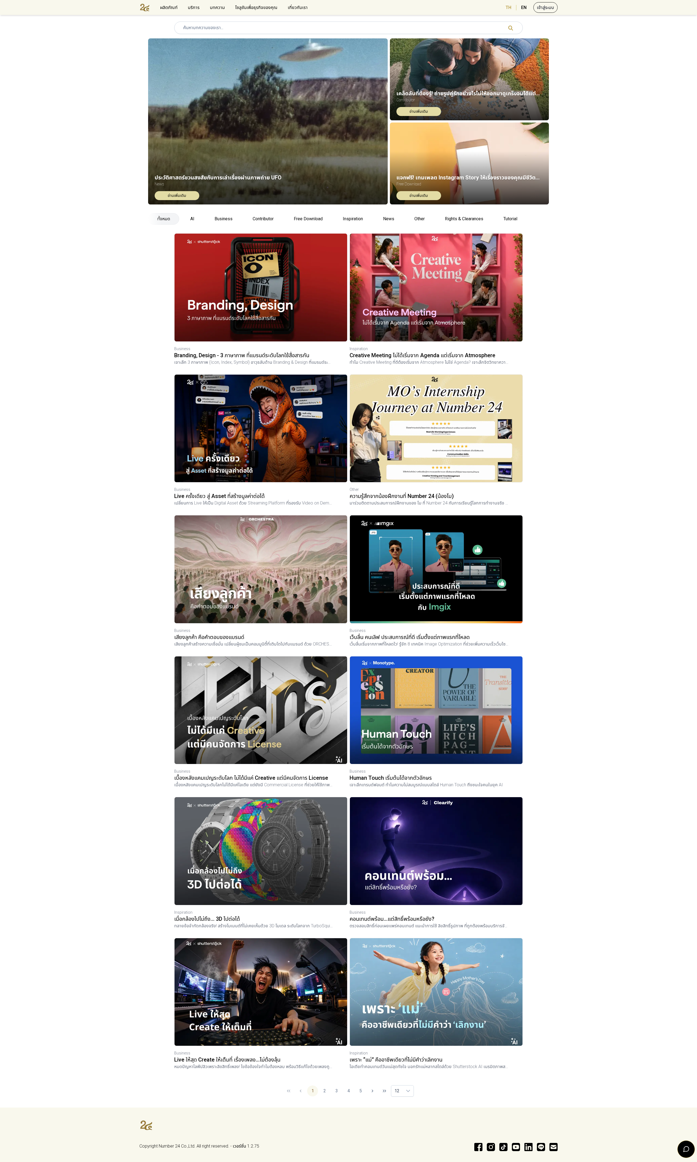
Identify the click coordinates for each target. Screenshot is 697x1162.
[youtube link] (516, 1147)
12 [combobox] (397, 1090)
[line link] (541, 1147)
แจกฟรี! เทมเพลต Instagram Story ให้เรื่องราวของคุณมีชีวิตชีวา (469, 177)
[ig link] (491, 1147)
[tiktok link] (503, 1147)
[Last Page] (384, 1090)
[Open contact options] (686, 1149)
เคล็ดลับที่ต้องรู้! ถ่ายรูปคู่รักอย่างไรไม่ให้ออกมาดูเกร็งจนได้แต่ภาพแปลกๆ (469, 93)
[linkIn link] (528, 1147)
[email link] (553, 1147)
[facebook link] (478, 1147)
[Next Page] (372, 1090)
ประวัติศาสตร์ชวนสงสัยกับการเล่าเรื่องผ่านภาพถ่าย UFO (218, 177)
